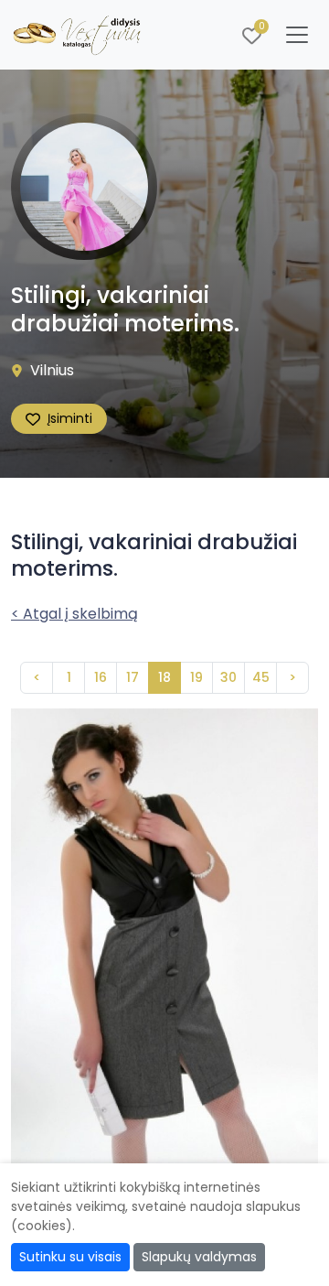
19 (196, 677)
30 (228, 677)
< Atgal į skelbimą (74, 613)
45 (261, 677)
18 (164, 677)
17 (132, 677)
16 (100, 677)
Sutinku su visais (70, 1257)
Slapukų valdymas (199, 1257)
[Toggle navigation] (297, 34)
